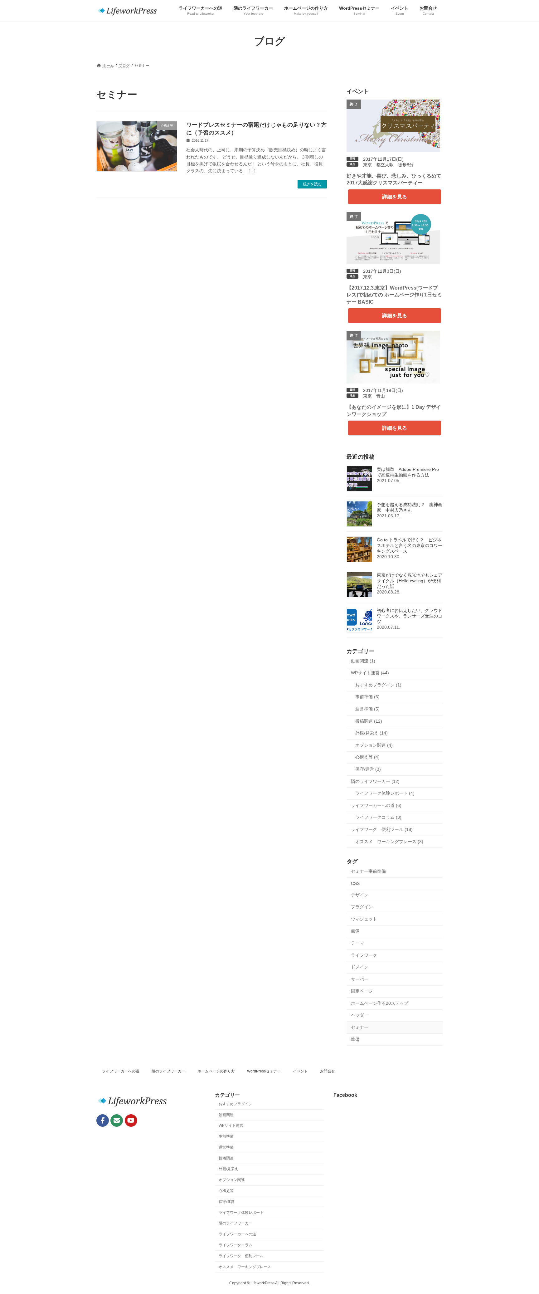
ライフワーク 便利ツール (241, 1256)
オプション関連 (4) (374, 745)
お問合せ (327, 1071)
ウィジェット (364, 918)
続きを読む (312, 184)
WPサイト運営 (231, 1126)
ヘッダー (359, 1015)
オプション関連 (232, 1180)
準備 (355, 1039)
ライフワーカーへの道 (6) (376, 805)
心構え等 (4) (367, 756)
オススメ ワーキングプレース (245, 1267)
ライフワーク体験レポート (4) (385, 793)
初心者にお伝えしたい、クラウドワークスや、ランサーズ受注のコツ (409, 616)
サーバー (359, 979)
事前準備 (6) (367, 696)
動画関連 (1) (363, 660)
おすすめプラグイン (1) (378, 684)
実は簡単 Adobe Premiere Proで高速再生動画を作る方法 (408, 472)
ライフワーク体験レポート (241, 1212)
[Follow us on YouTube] (131, 1120)
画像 (355, 930)
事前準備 (226, 1137)
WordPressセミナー (264, 1071)
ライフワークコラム (235, 1245)
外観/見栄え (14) (371, 732)
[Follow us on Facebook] (102, 1120)
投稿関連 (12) (368, 721)
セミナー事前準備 (368, 871)
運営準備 (226, 1147)
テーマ (357, 942)
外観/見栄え (228, 1169)
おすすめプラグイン (235, 1104)
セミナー (359, 1027)
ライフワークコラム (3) (378, 817)
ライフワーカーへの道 (120, 1071)
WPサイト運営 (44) (370, 672)
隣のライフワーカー (168, 1071)
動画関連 (226, 1115)
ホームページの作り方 (216, 1071)
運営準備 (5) (367, 708)
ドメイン (359, 966)
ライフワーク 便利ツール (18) (382, 829)
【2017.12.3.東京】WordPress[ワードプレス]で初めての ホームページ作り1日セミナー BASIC (394, 295)
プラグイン (362, 906)
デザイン (359, 894)
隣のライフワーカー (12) (375, 781)
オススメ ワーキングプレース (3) (389, 841)
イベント (300, 1071)
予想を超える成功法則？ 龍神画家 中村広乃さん (409, 507)
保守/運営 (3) (368, 769)
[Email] (116, 1120)
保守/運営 (227, 1201)
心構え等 (226, 1191)
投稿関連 (226, 1158)
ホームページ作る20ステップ (379, 1003)
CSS (355, 883)
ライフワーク (364, 955)
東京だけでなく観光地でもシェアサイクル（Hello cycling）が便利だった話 (409, 581)
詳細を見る (394, 196)
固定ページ (362, 991)
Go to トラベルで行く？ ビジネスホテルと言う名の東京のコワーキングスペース (409, 545)
